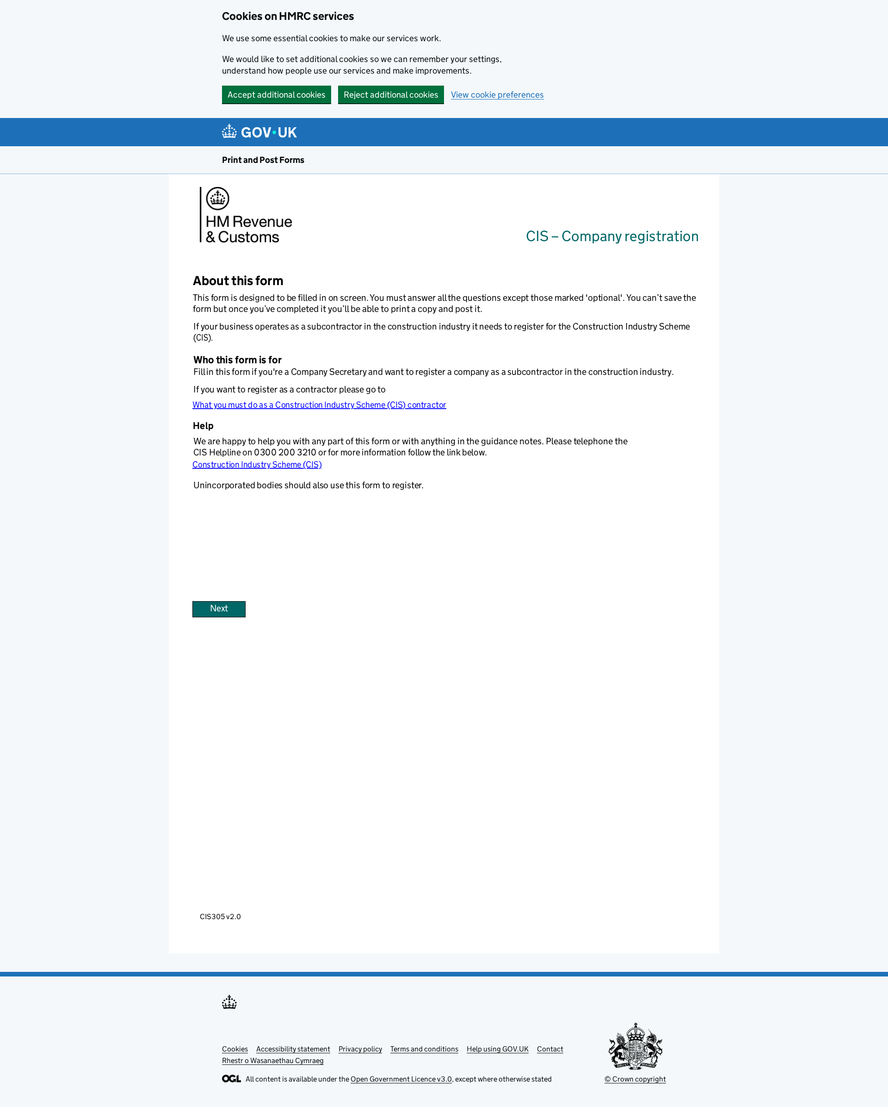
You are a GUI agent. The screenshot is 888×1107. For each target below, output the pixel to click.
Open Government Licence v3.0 (401, 1079)
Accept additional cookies (277, 94)
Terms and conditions (424, 1049)
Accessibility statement (293, 1049)
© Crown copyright (635, 1079)
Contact (550, 1049)
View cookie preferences (497, 94)
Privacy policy (360, 1049)
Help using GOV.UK (498, 1049)
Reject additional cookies (391, 94)
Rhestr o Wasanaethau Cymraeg (273, 1060)
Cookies (235, 1049)
